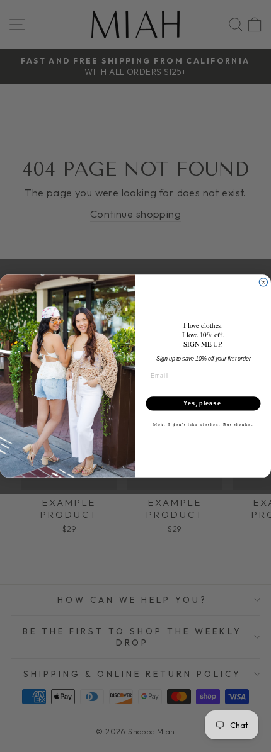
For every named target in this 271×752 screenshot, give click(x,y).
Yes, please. (203, 404)
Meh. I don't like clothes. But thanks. (203, 424)
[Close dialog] (263, 282)
